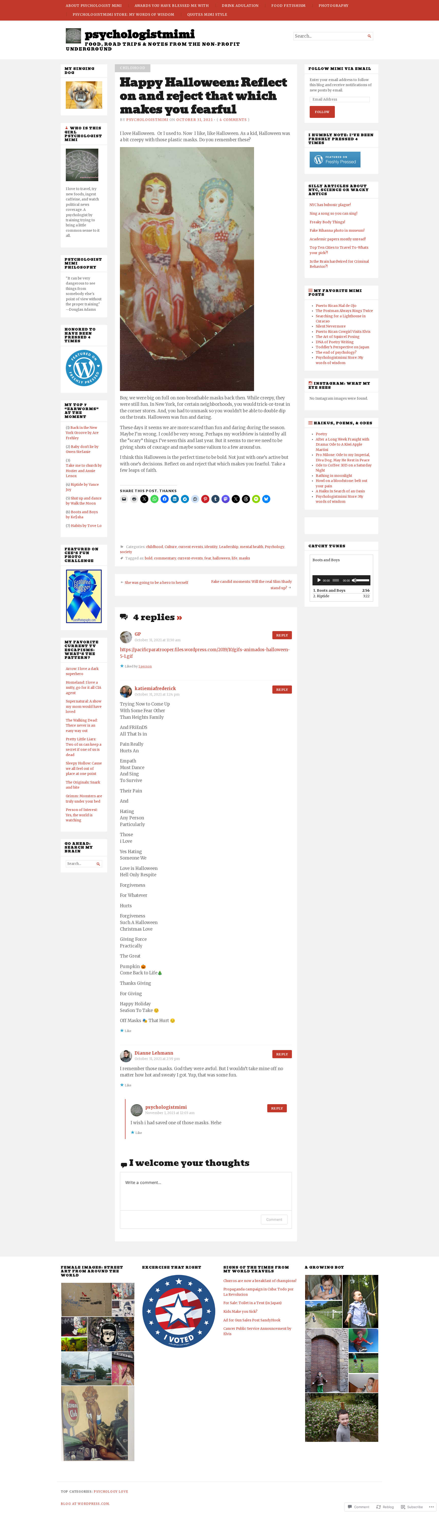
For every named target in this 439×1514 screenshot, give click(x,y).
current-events (190, 558)
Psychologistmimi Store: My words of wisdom (123, 14)
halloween (221, 558)
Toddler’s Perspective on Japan (342, 347)
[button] (86, 1299)
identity (211, 547)
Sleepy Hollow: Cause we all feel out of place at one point (84, 768)
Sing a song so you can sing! (333, 213)
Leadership (228, 547)
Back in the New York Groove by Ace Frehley (82, 433)
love (123, 1491)
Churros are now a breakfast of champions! (259, 1281)
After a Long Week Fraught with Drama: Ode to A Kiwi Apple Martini (342, 444)
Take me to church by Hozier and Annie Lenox (84, 470)
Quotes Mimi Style (207, 14)
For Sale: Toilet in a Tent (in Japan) (252, 1303)
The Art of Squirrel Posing (337, 337)
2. (321, 596)
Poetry (321, 434)
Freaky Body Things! (327, 222)
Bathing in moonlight (334, 476)
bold (148, 558)
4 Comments (233, 120)
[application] (341, 580)
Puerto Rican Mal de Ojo (336, 306)
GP (138, 634)
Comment (274, 1219)
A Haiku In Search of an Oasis (340, 491)
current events (190, 547)
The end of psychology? (336, 352)
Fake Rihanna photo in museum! (337, 230)
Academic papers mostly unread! (338, 239)
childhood (132, 68)
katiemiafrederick (155, 688)
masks (244, 558)
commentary (165, 558)
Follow (322, 112)
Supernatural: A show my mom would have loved (84, 706)
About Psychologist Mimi (94, 6)
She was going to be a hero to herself (156, 582)
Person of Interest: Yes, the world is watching (82, 815)
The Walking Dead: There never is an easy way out (82, 725)
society (126, 552)
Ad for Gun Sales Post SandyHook (251, 1320)
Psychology (274, 547)
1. (329, 590)
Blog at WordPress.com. (85, 1504)
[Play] (319, 580)
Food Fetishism (288, 6)
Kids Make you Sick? (240, 1311)
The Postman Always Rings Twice (344, 311)
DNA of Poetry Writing (335, 342)
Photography (334, 6)
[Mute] (354, 580)
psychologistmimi (140, 34)
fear (207, 558)
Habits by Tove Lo (86, 526)
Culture (171, 547)
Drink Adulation (240, 6)
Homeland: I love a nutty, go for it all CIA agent (83, 687)
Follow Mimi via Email (339, 69)
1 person (145, 666)
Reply (282, 635)
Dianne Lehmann (154, 1053)
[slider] (362, 579)
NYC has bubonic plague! (330, 205)
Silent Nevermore (331, 326)
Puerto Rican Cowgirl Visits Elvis (343, 332)
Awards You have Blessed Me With (172, 6)
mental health (251, 547)
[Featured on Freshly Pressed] (84, 385)
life (234, 558)
